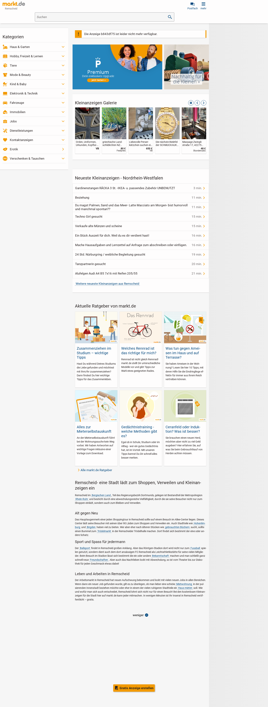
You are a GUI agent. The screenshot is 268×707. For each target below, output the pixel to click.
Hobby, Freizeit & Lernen (26, 56)
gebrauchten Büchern (177, 527)
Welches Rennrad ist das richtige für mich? (138, 350)
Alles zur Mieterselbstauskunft (94, 429)
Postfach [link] (192, 8)
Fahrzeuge (17, 103)
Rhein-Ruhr (81, 499)
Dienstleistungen (21, 130)
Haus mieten (185, 587)
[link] (87, 130)
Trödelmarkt (104, 531)
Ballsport (85, 548)
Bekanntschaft (160, 555)
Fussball (195, 548)
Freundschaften (99, 559)
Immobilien (17, 112)
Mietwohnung (184, 584)
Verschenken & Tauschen (27, 158)
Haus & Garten (20, 47)
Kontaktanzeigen (21, 140)
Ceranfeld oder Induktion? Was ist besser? (183, 429)
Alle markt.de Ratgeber (96, 470)
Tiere (13, 65)
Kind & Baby (18, 84)
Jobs (13, 121)
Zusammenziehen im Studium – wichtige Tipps (94, 353)
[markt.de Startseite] (14, 3)
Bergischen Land (101, 495)
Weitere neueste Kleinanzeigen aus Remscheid (107, 283)
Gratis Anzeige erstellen (137, 688)
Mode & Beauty (20, 75)
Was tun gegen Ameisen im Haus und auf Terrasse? (183, 353)
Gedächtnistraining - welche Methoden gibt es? (139, 431)
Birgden (91, 527)
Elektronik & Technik (24, 93)
